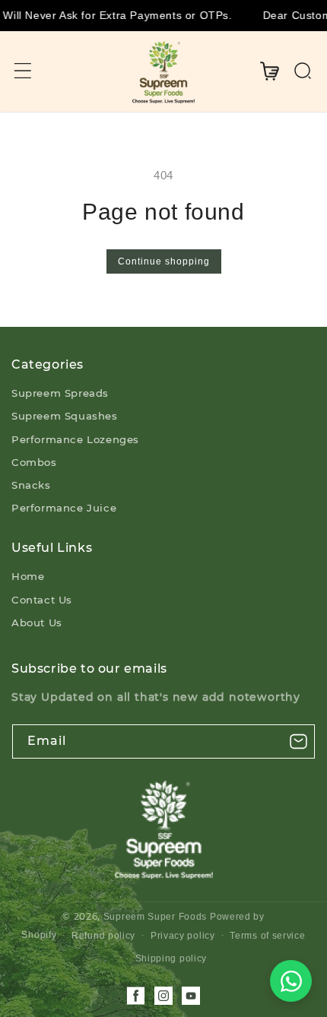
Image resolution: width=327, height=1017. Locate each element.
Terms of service (267, 935)
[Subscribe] (298, 741)
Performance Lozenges (75, 439)
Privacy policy (183, 935)
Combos (34, 462)
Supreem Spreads (60, 393)
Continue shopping (164, 261)
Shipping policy (171, 958)
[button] (23, 70)
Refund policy (103, 935)
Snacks (31, 485)
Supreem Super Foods (155, 916)
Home (27, 576)
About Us (36, 622)
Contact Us (41, 600)
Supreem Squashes (64, 416)
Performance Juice (63, 508)
